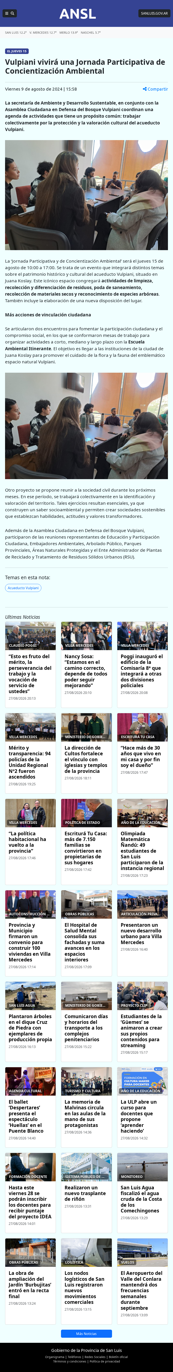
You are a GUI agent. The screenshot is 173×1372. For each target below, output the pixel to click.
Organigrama (54, 1357)
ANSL (77, 13)
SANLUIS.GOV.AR (154, 13)
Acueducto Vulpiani (23, 588)
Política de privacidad (105, 1361)
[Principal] (10, 13)
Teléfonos (74, 1357)
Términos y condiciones (69, 1361)
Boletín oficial (118, 1357)
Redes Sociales (95, 1357)
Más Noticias (86, 1333)
